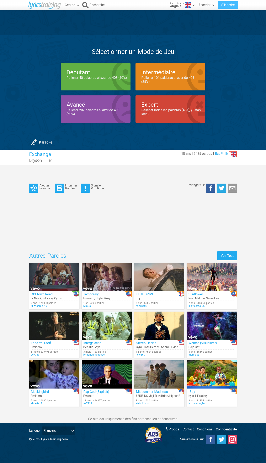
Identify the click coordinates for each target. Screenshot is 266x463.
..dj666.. (140, 354)
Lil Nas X (36, 298)
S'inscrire (228, 5)
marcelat (193, 354)
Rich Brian (161, 395)
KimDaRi (88, 306)
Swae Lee (212, 298)
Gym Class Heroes (148, 347)
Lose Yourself (41, 343)
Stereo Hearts (146, 343)
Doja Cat (194, 347)
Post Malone (196, 298)
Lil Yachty (201, 395)
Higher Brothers (179, 395)
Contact (188, 429)
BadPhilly (222, 154)
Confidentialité (226, 429)
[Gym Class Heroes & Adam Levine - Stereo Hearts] (159, 326)
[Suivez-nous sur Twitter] (221, 439)
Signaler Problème (97, 187)
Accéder (204, 5)
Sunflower (195, 294)
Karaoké (45, 142)
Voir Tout (227, 256)
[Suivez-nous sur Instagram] (232, 439)
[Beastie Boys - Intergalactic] (107, 326)
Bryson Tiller (40, 160)
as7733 (35, 354)
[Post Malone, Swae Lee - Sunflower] (212, 277)
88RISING (142, 395)
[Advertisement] (133, 22)
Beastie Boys (91, 347)
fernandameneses (94, 354)
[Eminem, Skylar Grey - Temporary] (107, 277)
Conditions (205, 429)
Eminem (88, 298)
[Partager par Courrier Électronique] (232, 188)
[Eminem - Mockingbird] (54, 374)
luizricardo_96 (39, 306)
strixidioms (142, 403)
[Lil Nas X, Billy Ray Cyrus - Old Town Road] (54, 277)
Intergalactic (92, 343)
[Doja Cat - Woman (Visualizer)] (212, 326)
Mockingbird (40, 392)
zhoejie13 (36, 403)
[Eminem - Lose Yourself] (54, 326)
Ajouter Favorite (44, 187)
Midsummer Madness (152, 392)
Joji (138, 298)
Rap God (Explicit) (96, 392)
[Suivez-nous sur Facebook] (210, 439)
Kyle (191, 395)
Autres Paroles (47, 255)
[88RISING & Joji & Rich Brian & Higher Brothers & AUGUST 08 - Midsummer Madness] (159, 374)
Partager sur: (196, 185)
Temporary (91, 294)
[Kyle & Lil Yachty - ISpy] (212, 374)
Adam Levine (169, 347)
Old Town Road (42, 294)
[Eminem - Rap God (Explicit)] (107, 374)
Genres (70, 5)
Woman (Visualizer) (202, 343)
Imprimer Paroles (71, 187)
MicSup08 (141, 306)
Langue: (34, 431)
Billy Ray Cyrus (52, 298)
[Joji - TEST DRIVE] (159, 277)
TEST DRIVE (145, 294)
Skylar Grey (103, 298)
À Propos (172, 429)
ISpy (191, 392)
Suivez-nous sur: (192, 439)
